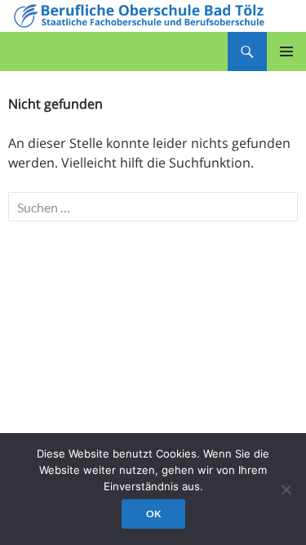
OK (153, 513)
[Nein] (285, 489)
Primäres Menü (286, 51)
